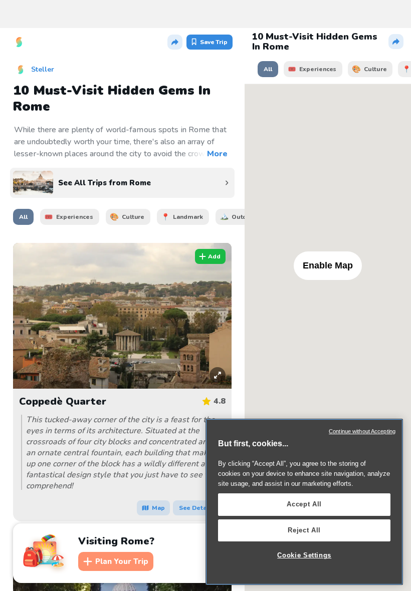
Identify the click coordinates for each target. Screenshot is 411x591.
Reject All (304, 530)
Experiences (74, 217)
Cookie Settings (304, 555)
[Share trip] (174, 42)
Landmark (187, 217)
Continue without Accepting (362, 431)
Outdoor (244, 217)
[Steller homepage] (19, 42)
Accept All (304, 504)
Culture (133, 217)
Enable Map (328, 265)
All (23, 217)
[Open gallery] (212, 371)
